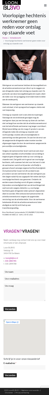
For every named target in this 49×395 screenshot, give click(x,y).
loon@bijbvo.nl (11, 258)
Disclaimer (9, 393)
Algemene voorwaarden (30, 390)
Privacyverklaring (22, 393)
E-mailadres (10, 363)
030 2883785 (10, 261)
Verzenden (10, 309)
